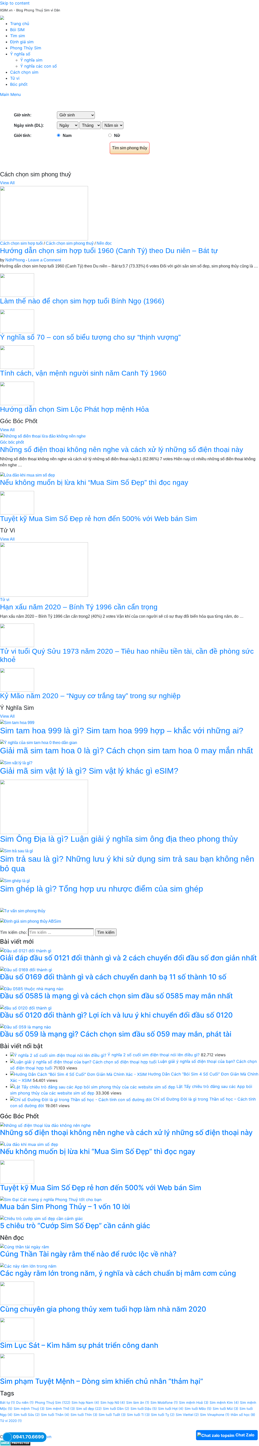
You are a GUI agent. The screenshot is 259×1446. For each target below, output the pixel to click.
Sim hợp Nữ (112, 1402)
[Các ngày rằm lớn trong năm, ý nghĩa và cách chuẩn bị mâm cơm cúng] (28, 1265)
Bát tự (7, 1402)
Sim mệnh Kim (224, 1402)
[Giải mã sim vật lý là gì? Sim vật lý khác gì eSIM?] (16, 762)
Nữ (117, 135)
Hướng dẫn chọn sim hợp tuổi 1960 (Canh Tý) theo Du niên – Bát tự (109, 251)
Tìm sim (17, 35)
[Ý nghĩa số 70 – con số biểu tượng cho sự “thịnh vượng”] (17, 321)
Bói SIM (17, 29)
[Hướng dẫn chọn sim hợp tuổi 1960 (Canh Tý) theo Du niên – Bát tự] (44, 213)
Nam (67, 135)
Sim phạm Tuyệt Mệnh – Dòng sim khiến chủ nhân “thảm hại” (101, 1381)
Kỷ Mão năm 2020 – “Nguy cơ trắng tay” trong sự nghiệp (90, 696)
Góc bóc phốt (12, 442)
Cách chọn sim (24, 72)
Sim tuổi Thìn (84, 1415)
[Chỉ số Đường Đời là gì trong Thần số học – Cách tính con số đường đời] (81, 1099)
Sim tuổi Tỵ (163, 1415)
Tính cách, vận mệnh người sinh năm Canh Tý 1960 (83, 373)
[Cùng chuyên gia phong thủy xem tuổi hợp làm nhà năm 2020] (17, 1292)
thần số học (243, 1415)
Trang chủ (19, 23)
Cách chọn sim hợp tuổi (21, 243)
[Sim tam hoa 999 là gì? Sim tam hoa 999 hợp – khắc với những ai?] (17, 722)
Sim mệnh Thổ (60, 1409)
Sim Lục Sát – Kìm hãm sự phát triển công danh (79, 1345)
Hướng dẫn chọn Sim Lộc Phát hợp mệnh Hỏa (74, 409)
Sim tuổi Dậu (144, 1409)
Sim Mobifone (164, 1402)
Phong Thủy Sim (25, 47)
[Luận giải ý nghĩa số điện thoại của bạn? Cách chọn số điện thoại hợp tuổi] (83, 1061)
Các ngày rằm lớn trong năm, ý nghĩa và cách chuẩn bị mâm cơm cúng (118, 1273)
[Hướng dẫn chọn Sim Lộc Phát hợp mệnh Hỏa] (17, 393)
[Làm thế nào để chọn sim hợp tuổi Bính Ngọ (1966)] (17, 285)
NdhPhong (15, 260)
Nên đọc (104, 243)
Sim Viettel (187, 1415)
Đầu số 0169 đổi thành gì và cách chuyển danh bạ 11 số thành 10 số (113, 977)
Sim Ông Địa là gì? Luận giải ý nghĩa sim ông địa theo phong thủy (119, 838)
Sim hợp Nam (85, 1402)
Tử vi (14, 78)
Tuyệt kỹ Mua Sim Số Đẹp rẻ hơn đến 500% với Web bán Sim (98, 519)
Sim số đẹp (89, 1409)
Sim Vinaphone (214, 1415)
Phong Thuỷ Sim (52, 1402)
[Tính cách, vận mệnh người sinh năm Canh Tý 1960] (17, 357)
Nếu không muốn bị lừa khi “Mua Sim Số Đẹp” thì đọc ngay (94, 482)
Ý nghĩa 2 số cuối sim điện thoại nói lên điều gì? (153, 1054)
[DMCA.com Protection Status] (15, 1442)
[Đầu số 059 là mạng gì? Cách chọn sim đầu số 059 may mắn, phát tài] (25, 1026)
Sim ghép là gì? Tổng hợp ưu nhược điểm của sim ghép (101, 888)
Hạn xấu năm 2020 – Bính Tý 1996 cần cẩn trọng (79, 607)
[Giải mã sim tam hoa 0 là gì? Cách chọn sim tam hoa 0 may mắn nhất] (38, 742)
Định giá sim (22, 41)
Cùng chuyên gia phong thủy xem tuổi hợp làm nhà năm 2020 (103, 1309)
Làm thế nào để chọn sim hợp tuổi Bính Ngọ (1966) (82, 301)
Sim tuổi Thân (55, 1415)
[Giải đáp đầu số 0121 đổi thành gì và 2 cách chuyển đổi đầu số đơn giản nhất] (25, 950)
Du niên (25, 1402)
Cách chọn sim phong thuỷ (70, 243)
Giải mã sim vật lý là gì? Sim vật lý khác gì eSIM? (89, 770)
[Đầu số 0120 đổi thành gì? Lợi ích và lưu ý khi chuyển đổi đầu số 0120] (26, 1007)
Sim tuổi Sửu (27, 1415)
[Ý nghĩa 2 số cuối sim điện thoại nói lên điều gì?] (58, 1054)
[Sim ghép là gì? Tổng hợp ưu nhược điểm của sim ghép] (15, 880)
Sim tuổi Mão (198, 1409)
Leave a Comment (44, 260)
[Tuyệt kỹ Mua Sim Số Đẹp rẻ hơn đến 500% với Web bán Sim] (17, 502)
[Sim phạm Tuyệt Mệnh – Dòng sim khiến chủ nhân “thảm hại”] (17, 1365)
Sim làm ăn (137, 1402)
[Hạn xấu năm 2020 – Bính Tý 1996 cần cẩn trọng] (44, 569)
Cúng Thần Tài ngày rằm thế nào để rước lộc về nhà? (88, 1254)
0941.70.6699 (28, 1436)
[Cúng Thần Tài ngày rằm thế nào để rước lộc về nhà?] (24, 1246)
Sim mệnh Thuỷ (29, 1409)
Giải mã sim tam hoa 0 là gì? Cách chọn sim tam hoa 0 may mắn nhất (126, 750)
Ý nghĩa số (20, 53)
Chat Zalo (244, 1434)
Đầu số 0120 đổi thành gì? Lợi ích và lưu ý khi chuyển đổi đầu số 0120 (116, 1015)
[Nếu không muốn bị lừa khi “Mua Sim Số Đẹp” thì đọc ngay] (27, 475)
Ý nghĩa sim (31, 60)
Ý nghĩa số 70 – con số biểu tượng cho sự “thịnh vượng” (90, 337)
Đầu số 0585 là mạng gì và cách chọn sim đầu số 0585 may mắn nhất (116, 995)
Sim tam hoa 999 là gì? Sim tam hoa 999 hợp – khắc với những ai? (121, 730)
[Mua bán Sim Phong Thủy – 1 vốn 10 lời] (50, 1199)
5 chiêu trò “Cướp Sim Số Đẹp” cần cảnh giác (75, 1225)
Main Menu (10, 94)
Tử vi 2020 (11, 1421)
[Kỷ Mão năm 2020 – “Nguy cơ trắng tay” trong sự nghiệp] (17, 679)
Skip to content (15, 3)
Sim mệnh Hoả (193, 1402)
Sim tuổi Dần (116, 1409)
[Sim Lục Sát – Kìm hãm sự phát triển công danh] (17, 1329)
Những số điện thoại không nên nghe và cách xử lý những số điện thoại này (121, 449)
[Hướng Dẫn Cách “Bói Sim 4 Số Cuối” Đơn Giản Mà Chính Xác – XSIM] (78, 1074)
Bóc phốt (19, 84)
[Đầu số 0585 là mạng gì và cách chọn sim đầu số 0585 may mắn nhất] (31, 988)
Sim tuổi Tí (138, 1415)
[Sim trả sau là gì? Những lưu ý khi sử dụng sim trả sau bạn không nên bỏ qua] (16, 851)
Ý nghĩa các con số (38, 66)
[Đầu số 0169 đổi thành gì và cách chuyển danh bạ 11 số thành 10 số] (26, 969)
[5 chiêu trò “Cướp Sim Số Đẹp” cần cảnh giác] (41, 1218)
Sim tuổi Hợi (170, 1409)
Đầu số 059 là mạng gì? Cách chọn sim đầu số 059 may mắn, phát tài (115, 1034)
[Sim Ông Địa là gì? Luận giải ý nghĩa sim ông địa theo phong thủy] (44, 806)
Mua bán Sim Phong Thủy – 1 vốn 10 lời (65, 1206)
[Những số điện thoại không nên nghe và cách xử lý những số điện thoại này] (43, 436)
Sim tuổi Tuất (112, 1415)
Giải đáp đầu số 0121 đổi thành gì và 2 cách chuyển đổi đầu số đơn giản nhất (128, 958)
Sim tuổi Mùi (225, 1409)
